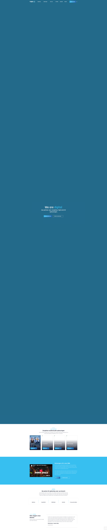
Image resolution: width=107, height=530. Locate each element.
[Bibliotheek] (53, 500)
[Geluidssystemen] (59, 442)
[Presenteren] (47, 442)
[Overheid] (63, 500)
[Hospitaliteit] (43, 500)
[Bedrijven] (33, 500)
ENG (76, 1)
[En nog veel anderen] (73, 500)
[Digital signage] (71, 442)
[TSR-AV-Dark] (32, 2)
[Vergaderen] (35, 442)
